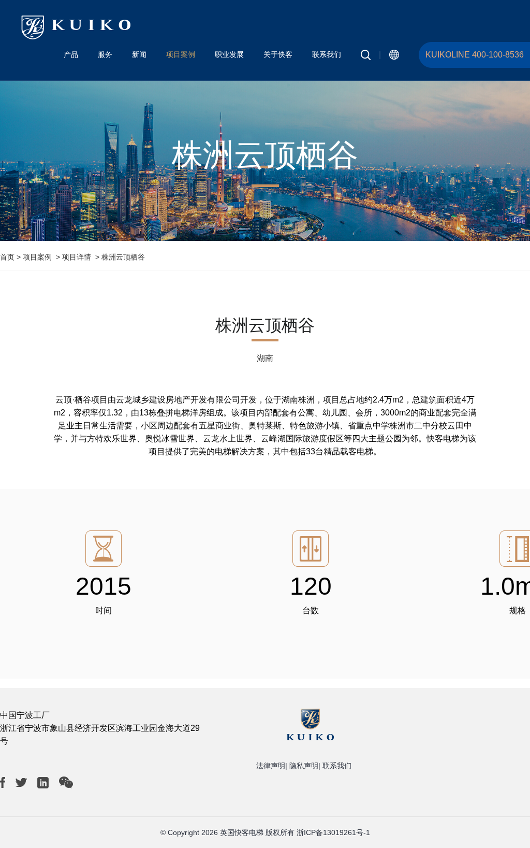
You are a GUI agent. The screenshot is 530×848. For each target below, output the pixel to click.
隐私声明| (304, 765)
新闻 (139, 54)
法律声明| (271, 765)
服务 (105, 54)
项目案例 (180, 54)
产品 (71, 54)
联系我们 (326, 54)
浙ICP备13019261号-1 (333, 832)
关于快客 (277, 54)
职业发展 (229, 54)
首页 (7, 257)
